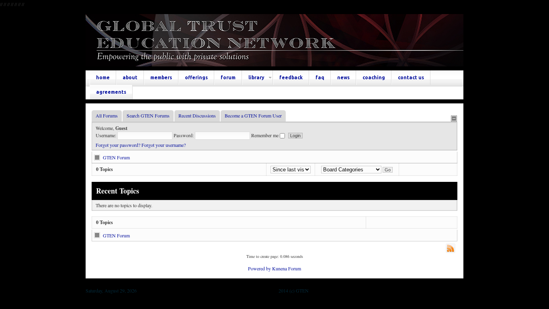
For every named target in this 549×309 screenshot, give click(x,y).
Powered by (259, 268)
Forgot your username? (163, 145)
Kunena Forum (286, 268)
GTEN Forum (116, 157)
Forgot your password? (118, 145)
